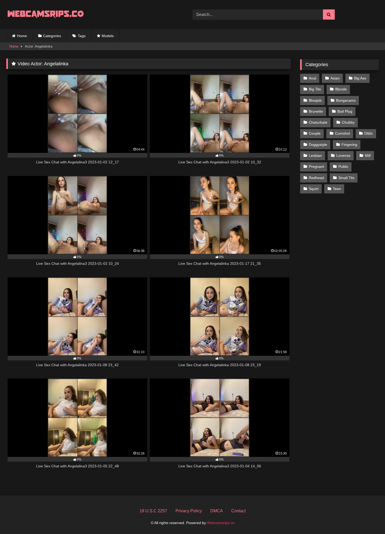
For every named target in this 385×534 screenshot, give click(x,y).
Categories (52, 36)
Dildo (368, 133)
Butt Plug (344, 111)
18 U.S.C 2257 (153, 511)
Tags (82, 36)
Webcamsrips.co (220, 523)
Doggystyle (318, 144)
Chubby (348, 122)
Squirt (313, 189)
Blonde (341, 89)
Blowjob (315, 100)
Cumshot (342, 133)
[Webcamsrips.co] (45, 14)
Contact (238, 511)
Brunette (316, 111)
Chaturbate (318, 122)
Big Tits (315, 89)
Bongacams (346, 100)
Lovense (343, 155)
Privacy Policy (188, 511)
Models (108, 36)
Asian (335, 78)
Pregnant (316, 166)
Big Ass (360, 78)
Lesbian (315, 155)
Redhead (316, 178)
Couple (315, 133)
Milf (368, 155)
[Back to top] (369, 518)
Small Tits (346, 178)
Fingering (349, 144)
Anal (312, 78)
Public (343, 166)
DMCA (216, 511)
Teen (337, 189)
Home (22, 36)
